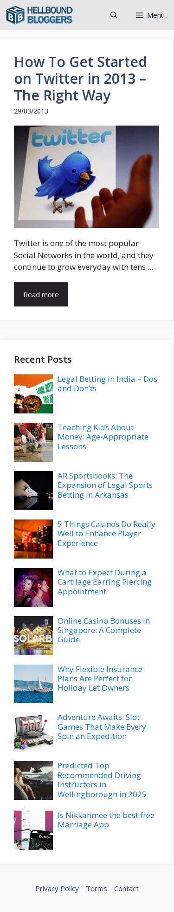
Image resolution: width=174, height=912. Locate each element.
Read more (41, 294)
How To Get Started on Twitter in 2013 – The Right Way (80, 78)
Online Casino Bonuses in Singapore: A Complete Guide (104, 630)
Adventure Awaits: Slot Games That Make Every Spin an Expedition (102, 726)
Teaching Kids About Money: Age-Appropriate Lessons (103, 437)
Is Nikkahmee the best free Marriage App (106, 820)
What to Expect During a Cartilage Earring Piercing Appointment (105, 582)
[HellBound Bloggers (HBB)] (39, 15)
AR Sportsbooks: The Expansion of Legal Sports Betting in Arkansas (105, 485)
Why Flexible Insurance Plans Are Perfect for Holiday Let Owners (100, 678)
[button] (114, 15)
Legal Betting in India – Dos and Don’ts (107, 383)
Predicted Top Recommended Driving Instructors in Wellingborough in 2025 (102, 779)
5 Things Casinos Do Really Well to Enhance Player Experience (106, 533)
